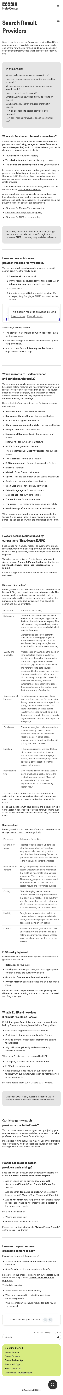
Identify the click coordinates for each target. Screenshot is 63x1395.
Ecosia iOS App (12, 1364)
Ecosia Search (12, 1352)
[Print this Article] (58, 21)
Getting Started (15, 1348)
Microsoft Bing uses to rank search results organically (28, 592)
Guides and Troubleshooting (19, 1372)
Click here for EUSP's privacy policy (22, 217)
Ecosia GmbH (30, 1390)
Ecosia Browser (12, 1356)
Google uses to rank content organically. (21, 832)
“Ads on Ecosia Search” (29, 189)
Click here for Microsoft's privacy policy (24, 208)
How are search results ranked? (21, 93)
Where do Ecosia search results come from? (27, 75)
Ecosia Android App (14, 1360)
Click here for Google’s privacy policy (23, 212)
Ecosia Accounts (13, 1368)
